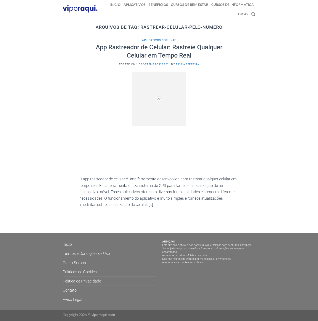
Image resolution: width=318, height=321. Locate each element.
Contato (70, 290)
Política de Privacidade (82, 281)
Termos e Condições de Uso (86, 253)
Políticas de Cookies (80, 272)
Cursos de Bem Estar (189, 4)
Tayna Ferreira (187, 64)
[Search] (253, 14)
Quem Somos (74, 262)
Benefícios (158, 4)
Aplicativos (134, 4)
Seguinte (169, 40)
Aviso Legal (72, 299)
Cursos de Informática (232, 4)
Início (115, 4)
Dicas (243, 14)
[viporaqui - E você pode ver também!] (80, 9)
